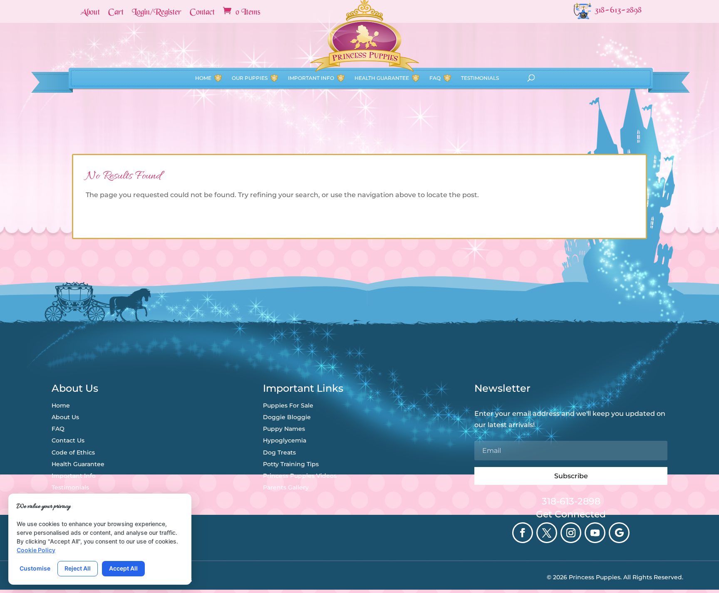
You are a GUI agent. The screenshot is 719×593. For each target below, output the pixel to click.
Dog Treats (279, 452)
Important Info (311, 78)
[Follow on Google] (619, 532)
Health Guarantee (382, 78)
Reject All (77, 568)
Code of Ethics (73, 452)
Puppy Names (284, 428)
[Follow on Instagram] (570, 532)
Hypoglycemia (284, 440)
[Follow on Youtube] (595, 532)
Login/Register (156, 12)
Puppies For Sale (288, 405)
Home (203, 78)
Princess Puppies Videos (300, 475)
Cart (116, 12)
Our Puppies (250, 78)
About (90, 12)
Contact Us (68, 440)
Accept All (123, 568)
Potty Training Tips (291, 464)
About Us (65, 417)
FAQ (435, 78)
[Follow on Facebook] (522, 532)
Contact (202, 12)
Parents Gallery (286, 487)
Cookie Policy (36, 549)
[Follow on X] (546, 532)
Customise (35, 568)
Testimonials (480, 78)
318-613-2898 (571, 501)
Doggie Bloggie (287, 417)
